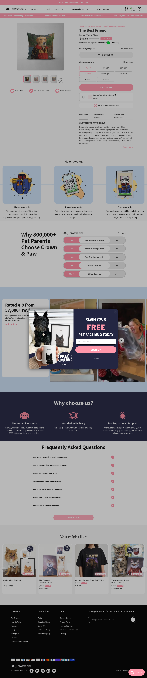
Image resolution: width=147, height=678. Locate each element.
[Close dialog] (115, 312)
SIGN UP (96, 350)
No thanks (96, 359)
